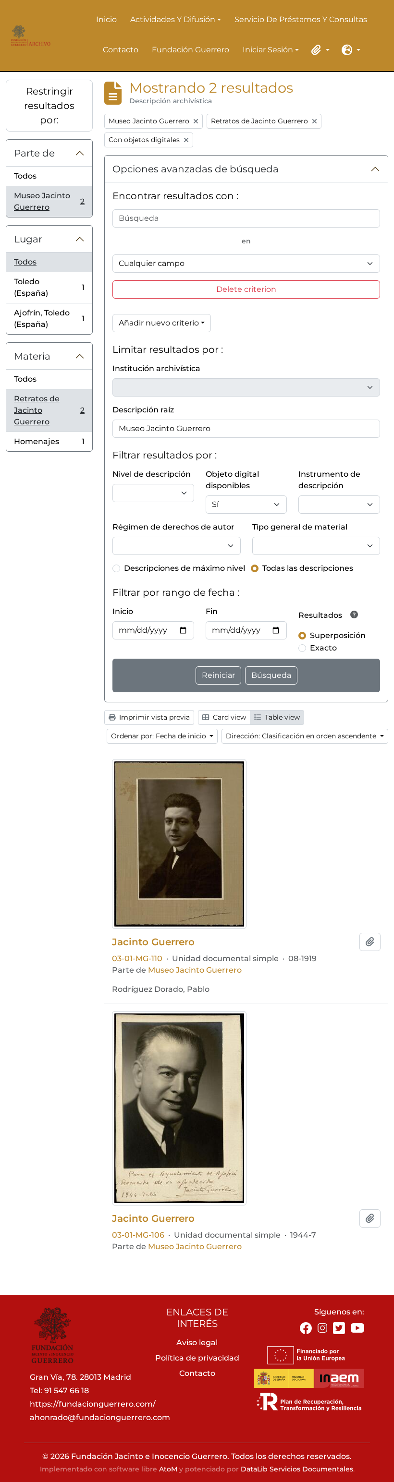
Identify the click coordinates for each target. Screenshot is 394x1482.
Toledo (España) (49, 287)
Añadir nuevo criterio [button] (159, 322)
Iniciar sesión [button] (268, 50)
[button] (319, 50)
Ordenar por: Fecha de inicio (159, 736)
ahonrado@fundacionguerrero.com (100, 1417)
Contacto (120, 49)
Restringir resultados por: (49, 105)
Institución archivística (156, 368)
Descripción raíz (143, 409)
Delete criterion (246, 289)
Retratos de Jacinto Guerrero (49, 410)
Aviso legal (197, 1342)
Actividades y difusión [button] (172, 20)
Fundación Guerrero (190, 49)
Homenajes (49, 444)
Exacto (323, 647)
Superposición (338, 635)
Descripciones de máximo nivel (184, 568)
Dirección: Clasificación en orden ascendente (302, 736)
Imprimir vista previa (153, 717)
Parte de (34, 153)
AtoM (168, 1469)
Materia (32, 356)
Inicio (106, 19)
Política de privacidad (197, 1357)
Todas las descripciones (307, 568)
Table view (281, 717)
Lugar (28, 239)
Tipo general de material (299, 526)
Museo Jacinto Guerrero (49, 201)
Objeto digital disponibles (232, 480)
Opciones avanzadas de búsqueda (195, 169)
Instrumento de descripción (329, 480)
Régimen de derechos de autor (173, 526)
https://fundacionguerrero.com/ (93, 1404)
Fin (212, 611)
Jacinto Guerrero (153, 942)
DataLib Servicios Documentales (297, 1469)
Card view (228, 717)
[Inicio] (29, 35)
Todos (25, 176)
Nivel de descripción (151, 474)
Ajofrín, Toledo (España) (49, 318)
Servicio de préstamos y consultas (300, 19)
